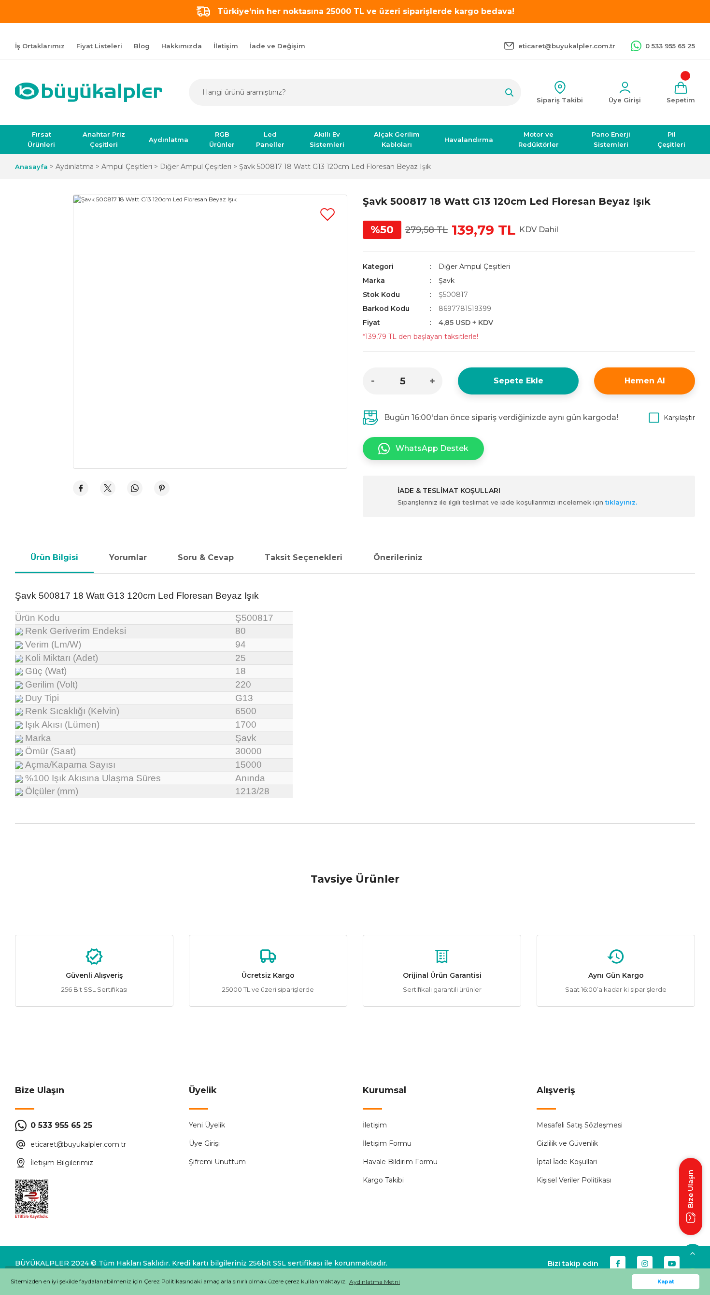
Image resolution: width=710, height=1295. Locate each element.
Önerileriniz (398, 557)
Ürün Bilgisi (54, 557)
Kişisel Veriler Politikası (574, 1180)
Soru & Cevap (206, 557)
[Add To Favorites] (327, 214)
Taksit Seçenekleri (303, 557)
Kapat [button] (665, 1282)
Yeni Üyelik (207, 1125)
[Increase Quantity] (432, 381)
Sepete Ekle (518, 380)
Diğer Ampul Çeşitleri (474, 266)
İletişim (375, 1125)
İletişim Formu (387, 1143)
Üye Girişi (204, 1143)
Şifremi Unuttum (217, 1161)
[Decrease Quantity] (373, 381)
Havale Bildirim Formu (400, 1161)
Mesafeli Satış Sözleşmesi (580, 1125)
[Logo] (88, 92)
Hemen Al (645, 380)
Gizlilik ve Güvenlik (567, 1143)
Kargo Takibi (383, 1180)
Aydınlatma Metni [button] (374, 1281)
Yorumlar (128, 557)
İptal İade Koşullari (567, 1161)
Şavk (446, 280)
